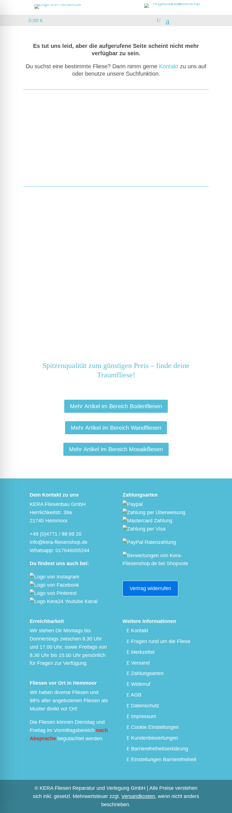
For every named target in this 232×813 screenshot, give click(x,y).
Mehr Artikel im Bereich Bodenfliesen (116, 406)
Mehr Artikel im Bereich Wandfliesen (116, 428)
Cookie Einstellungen (154, 727)
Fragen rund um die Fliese (160, 641)
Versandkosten (138, 796)
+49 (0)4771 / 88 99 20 (55, 534)
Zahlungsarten (147, 673)
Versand (140, 663)
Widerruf (140, 684)
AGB (135, 695)
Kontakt (168, 66)
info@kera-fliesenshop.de (136, 145)
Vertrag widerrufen (150, 588)
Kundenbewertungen (154, 738)
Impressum (143, 716)
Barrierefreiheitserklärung (159, 749)
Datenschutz (144, 705)
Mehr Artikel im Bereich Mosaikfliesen (116, 449)
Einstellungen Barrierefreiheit (163, 759)
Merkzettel (142, 652)
